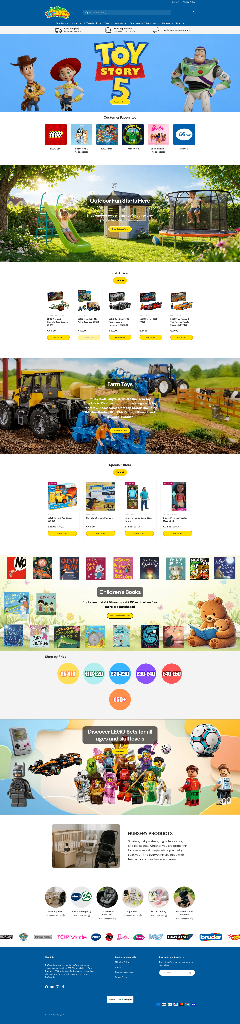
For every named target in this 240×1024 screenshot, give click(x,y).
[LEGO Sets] (56, 134)
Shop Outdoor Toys (120, 229)
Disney (184, 148)
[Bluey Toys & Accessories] (81, 134)
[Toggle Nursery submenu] (172, 23)
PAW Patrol (107, 148)
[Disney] (184, 134)
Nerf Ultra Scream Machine (99, 518)
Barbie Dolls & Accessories (158, 150)
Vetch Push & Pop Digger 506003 (60, 519)
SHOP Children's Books (120, 616)
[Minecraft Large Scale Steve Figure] (139, 496)
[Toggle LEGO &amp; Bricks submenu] (100, 23)
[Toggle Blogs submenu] (183, 23)
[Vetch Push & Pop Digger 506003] (62, 496)
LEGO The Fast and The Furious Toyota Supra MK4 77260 (179, 322)
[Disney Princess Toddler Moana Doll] (177, 496)
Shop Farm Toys (120, 430)
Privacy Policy (188, 2)
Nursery (166, 23)
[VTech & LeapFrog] (81, 897)
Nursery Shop (55, 911)
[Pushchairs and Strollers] (184, 897)
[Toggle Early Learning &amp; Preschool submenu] (158, 23)
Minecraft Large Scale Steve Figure (138, 519)
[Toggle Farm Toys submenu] (67, 23)
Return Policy (121, 977)
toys (55, 974)
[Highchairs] (133, 897)
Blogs (179, 23)
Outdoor (119, 23)
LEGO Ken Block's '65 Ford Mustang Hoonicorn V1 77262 (119, 322)
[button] (193, 12)
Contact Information (124, 972)
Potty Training (158, 911)
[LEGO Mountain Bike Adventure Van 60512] (89, 301)
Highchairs (133, 911)
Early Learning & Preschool (143, 23)
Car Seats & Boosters (107, 913)
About (118, 967)
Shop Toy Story (120, 102)
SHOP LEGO (120, 751)
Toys (106, 23)
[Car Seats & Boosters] (107, 897)
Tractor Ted (132, 148)
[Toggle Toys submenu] (111, 23)
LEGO (56, 971)
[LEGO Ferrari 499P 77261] (151, 301)
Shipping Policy (122, 962)
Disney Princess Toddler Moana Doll (175, 519)
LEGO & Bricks (91, 23)
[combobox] (126, 12)
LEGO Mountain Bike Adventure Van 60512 (88, 320)
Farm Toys (61, 23)
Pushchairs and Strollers (184, 913)
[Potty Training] (158, 897)
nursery (80, 971)
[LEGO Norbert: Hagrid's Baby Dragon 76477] (58, 301)
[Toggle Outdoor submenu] (125, 23)
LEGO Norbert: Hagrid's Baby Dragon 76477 (57, 322)
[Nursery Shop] (55, 897)
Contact (175, 2)
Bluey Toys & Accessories (81, 150)
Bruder (75, 23)
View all (120, 280)
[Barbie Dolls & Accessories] (158, 134)
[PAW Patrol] (107, 134)
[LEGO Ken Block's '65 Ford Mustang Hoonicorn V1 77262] (120, 301)
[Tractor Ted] (133, 134)
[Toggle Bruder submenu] (80, 23)
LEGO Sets (56, 148)
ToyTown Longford (57, 1015)
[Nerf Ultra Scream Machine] (100, 496)
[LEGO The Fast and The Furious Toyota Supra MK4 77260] (181, 301)
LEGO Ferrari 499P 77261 (149, 320)
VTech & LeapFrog (81, 911)
